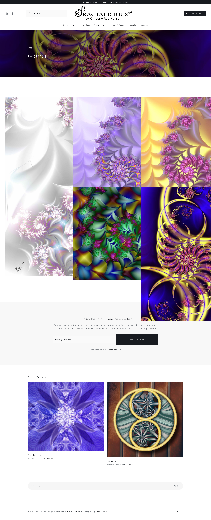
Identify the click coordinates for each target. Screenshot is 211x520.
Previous (37, 486)
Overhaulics (101, 511)
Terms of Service (74, 511)
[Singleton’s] (66, 416)
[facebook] (13, 13)
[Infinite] (145, 419)
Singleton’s (34, 455)
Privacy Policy (112, 349)
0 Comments (48, 458)
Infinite (111, 461)
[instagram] (7, 13)
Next (175, 486)
